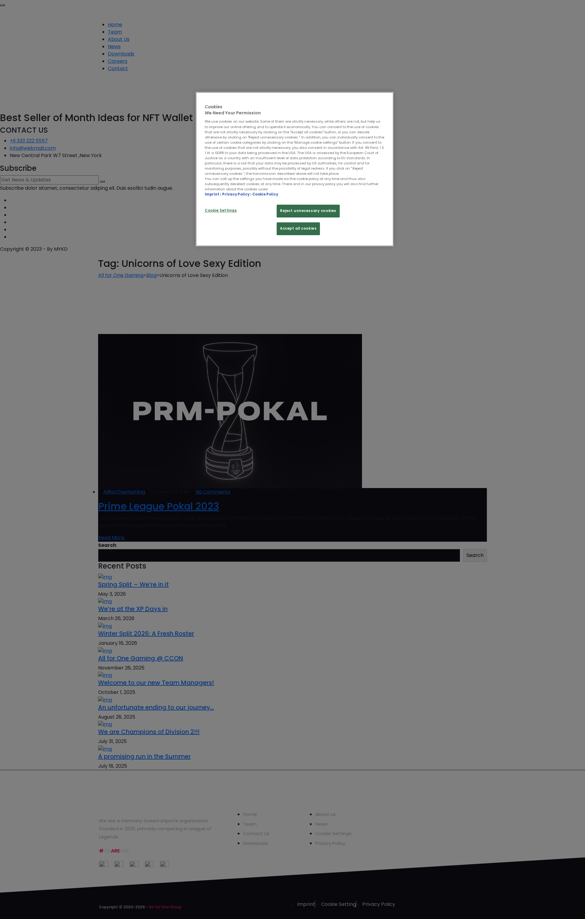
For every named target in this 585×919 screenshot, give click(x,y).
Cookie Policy (265, 194)
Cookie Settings (221, 210)
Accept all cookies (298, 228)
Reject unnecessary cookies (308, 210)
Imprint (212, 194)
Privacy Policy (236, 194)
